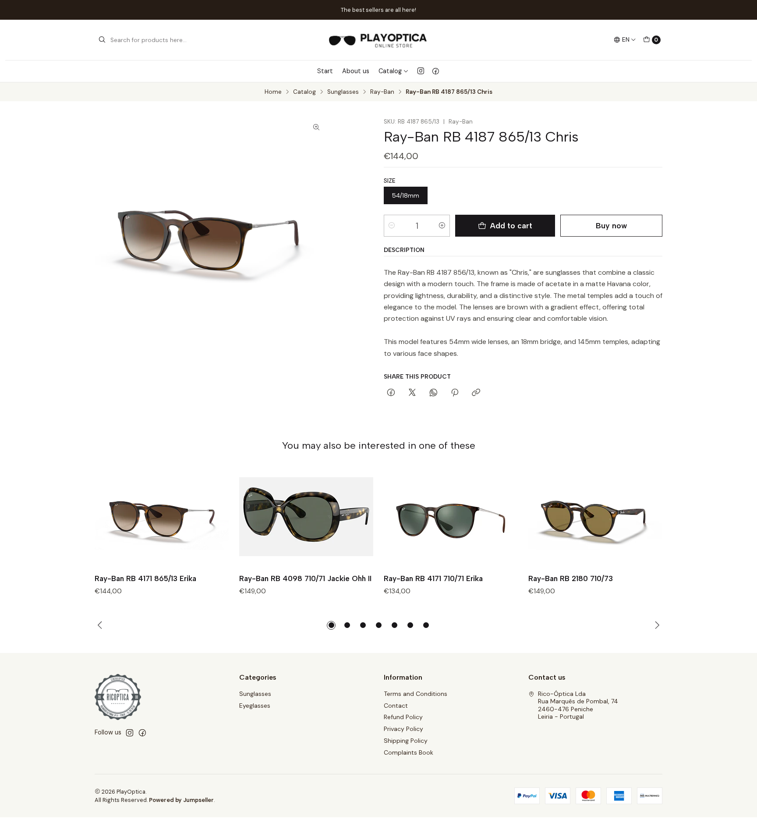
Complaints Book (408, 752)
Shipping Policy (406, 741)
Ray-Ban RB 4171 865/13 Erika (145, 578)
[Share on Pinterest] (454, 393)
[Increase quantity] (442, 225)
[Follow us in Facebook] (436, 71)
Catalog (390, 71)
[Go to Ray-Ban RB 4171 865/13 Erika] (162, 517)
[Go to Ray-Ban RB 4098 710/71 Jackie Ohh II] (306, 517)
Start (325, 71)
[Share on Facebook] (391, 393)
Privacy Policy (403, 729)
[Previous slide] (101, 625)
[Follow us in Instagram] (421, 71)
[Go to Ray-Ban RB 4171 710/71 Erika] (451, 517)
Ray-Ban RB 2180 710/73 (570, 578)
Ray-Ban (382, 92)
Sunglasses (343, 92)
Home (273, 92)
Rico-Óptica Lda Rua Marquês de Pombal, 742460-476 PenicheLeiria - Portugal (578, 705)
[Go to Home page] (378, 40)
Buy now (611, 225)
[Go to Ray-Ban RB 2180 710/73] (595, 517)
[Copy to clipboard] (476, 393)
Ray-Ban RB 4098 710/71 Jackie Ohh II (305, 578)
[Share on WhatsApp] (433, 393)
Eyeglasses (254, 705)
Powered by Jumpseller (181, 800)
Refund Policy (403, 717)
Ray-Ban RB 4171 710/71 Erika (433, 578)
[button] (331, 625)
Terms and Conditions (415, 694)
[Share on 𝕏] (412, 393)
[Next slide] (655, 625)
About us (355, 71)
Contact (396, 705)
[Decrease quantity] (391, 225)
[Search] (102, 40)
